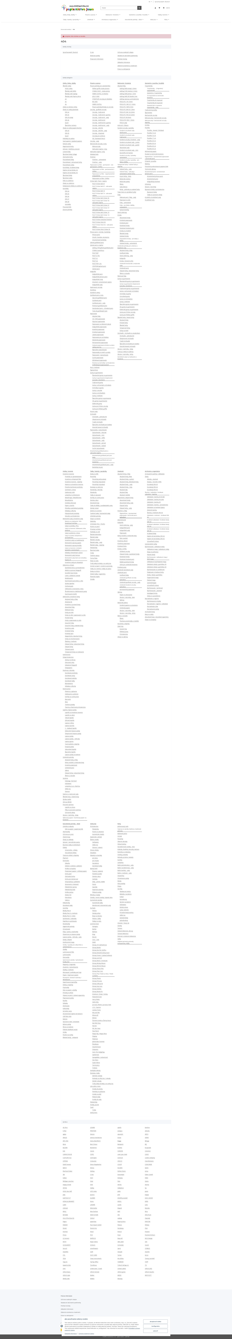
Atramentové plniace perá (155, 176)
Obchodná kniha (70, 876)
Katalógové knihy (152, 593)
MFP (119, 1211)
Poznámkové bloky (68, 159)
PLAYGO (65, 1231)
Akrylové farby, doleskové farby (129, 482)
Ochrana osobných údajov (86, 1333)
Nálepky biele (94, 154)
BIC (146, 1144)
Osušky (92, 579)
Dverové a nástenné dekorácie (127, 936)
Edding (92, 1171)
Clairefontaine (149, 1161)
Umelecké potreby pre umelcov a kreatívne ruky (127, 247)
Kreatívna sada (69, 628)
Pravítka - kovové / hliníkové (155, 130)
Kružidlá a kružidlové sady (153, 197)
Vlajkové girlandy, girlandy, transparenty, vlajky (126, 942)
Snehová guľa (69, 586)
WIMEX (92, 1278)
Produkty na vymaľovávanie (73, 476)
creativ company (150, 1158)
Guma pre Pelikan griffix (99, 409)
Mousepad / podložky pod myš (72, 972)
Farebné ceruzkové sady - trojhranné (127, 136)
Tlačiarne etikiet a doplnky (71, 855)
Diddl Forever (67, 1164)
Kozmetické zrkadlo (98, 834)
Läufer (119, 1205)
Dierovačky (66, 957)
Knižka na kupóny (70, 868)
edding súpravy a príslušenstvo (129, 99)
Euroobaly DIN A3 (152, 484)
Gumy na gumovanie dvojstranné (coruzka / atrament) (102, 379)
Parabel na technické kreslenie (154, 154)
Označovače (66, 929)
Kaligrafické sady (97, 284)
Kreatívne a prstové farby (72, 604)
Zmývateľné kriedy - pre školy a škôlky (129, 239)
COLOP (120, 1164)
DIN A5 (67, 115)
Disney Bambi (96, 947)
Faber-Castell (149, 1174)
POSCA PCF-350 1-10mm (127, 120)
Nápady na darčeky (96, 855)
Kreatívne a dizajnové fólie (73, 479)
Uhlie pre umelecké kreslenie (128, 564)
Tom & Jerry (95, 1065)
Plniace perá (96, 234)
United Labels (122, 1268)
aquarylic (120, 1134)
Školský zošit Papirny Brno (73, 96)
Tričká (92, 553)
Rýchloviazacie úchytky (154, 601)
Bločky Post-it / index (69, 916)
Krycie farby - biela (125, 176)
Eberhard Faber (67, 1171)
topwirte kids (67, 1265)
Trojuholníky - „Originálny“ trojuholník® (155, 89)
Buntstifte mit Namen (126, 153)
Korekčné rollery (95, 292)
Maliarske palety (125, 181)
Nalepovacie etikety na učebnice (72, 186)
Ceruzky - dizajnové (98, 133)
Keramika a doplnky (124, 624)
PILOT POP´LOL (97, 263)
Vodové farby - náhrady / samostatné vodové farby (127, 172)
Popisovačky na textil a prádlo (101, 352)
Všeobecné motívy (125, 891)
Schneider (121, 1245)
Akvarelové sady (124, 147)
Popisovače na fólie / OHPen (100, 178)
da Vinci (65, 1127)
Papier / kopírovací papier (70, 975)
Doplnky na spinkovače (70, 921)
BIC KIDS (95, 101)
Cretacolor (93, 1161)
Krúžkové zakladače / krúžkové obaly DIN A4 (158, 521)
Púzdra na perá (95, 526)
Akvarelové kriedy (125, 217)
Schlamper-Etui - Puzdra (97, 524)
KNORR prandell (123, 1198)
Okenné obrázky (122, 841)
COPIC (92, 1154)
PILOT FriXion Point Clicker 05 (101, 229)
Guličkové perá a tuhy (96, 295)
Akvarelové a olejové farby (125, 497)
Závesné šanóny (152, 510)
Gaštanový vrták (70, 492)
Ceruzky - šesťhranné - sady (100, 125)
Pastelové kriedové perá (127, 228)
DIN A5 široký (69, 117)
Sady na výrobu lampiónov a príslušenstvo (73, 536)
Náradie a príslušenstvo (72, 516)
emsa (146, 1171)
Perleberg (120, 1228)
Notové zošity (67, 144)
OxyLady (147, 1218)
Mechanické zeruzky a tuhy (98, 144)
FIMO (146, 1178)
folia (119, 1181)
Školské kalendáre (95, 534)
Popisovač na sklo (125, 200)
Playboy (94, 1036)
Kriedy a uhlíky (122, 549)
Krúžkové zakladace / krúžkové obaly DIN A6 (158, 530)
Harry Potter (96, 999)
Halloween (68, 783)
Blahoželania (69, 683)
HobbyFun (121, 1188)
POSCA (120, 1231)
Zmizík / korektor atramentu (100, 237)
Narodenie (95, 863)
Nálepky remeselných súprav (74, 552)
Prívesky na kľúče (95, 529)
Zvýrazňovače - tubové (99, 446)
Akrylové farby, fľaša (126, 476)
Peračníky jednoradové (99, 479)
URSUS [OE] (148, 1268)
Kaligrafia (93, 271)
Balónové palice (122, 833)
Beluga (147, 1141)
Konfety (120, 860)
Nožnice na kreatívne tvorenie (74, 484)
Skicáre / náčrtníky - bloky (125, 349)
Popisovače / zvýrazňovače (100, 355)
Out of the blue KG (68, 1218)
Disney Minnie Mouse (98, 966)
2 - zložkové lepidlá (70, 728)
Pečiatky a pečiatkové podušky (74, 508)
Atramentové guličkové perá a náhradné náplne (99, 452)
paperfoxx (93, 1221)
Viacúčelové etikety (70, 853)
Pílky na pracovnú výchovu (73, 810)
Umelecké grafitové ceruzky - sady (130, 582)
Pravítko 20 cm (151, 141)
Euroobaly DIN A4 (152, 487)
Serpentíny (121, 876)
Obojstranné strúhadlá (99, 419)
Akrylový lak (68, 602)
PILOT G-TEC (96, 256)
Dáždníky (93, 521)
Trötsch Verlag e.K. (123, 1265)
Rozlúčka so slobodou (124, 852)
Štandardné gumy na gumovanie (102, 375)
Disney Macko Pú (97, 991)
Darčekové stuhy (70, 675)
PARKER (65, 1225)
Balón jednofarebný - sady (125, 865)
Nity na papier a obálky (70, 990)
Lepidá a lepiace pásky (69, 710)
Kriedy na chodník (125, 231)
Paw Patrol (95, 1031)
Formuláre (66, 860)
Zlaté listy (120, 626)
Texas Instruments (95, 1258)
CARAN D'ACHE (67, 1154)
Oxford (92, 1218)
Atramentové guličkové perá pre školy (102, 456)
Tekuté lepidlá (69, 718)
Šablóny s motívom (70, 641)
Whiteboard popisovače (99, 360)
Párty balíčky (121, 883)
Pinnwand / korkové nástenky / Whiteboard (72, 978)
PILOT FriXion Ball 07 (98, 184)
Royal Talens (94, 1242)
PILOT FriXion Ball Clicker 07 (100, 205)
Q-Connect (66, 1238)
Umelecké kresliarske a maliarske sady (130, 264)
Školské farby (124, 325)
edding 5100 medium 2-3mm (128, 91)
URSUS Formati (94, 1272)
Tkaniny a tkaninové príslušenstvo (75, 707)
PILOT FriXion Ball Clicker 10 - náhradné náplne (101, 216)
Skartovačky (66, 831)
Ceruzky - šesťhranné (98, 120)
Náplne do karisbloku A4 (70, 170)
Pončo (94, 884)
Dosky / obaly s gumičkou (154, 575)
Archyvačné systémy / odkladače (154, 474)
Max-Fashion (94, 1211)
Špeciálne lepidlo (70, 752)
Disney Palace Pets (98, 968)
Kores (92, 1201)
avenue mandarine (96, 1137)
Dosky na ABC (94, 474)
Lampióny (120, 862)
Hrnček (120, 836)
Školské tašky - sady (96, 542)
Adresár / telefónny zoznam (71, 149)
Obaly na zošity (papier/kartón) (72, 128)
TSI (146, 1265)
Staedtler (65, 1252)
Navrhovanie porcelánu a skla (74, 581)
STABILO (147, 1248)
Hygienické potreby (68, 926)
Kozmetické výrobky (96, 900)
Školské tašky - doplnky (97, 545)
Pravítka (147, 128)
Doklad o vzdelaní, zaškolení (73, 866)
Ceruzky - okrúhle (97, 128)
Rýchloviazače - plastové (154, 590)
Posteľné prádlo (97, 874)
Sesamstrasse (96, 1047)
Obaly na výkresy (123, 637)
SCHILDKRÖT (67, 1245)
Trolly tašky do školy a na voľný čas (100, 563)
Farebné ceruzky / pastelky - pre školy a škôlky (129, 161)
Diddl (94, 942)
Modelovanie (69, 578)
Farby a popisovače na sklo (73, 620)
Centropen (93, 1158)
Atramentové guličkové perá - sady (102, 464)
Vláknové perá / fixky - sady (128, 197)
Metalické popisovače (98, 340)
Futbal (122, 897)
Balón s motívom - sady (125, 873)
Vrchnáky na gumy (97, 388)
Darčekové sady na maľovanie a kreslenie (127, 358)
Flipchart (65, 858)
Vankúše (94, 879)
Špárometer (148, 112)
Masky (119, 881)
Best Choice (93, 1144)
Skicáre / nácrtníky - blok (127, 597)
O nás (92, 52)
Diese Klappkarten (95, 1164)
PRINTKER (93, 1131)
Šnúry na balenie (68, 1027)
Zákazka (67, 863)
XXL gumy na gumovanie (99, 401)
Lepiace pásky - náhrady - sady (72, 937)
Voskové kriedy (124, 236)
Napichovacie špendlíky (70, 982)
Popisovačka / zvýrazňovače (98, 430)
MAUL (64, 1211)
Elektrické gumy (97, 403)
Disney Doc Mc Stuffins (99, 950)
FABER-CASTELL (97, 104)
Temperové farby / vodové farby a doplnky (128, 165)
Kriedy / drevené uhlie (126, 261)
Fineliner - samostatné (99, 159)
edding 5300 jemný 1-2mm (128, 94)
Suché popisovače (97, 357)
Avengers (95, 926)
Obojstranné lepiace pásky (73, 733)
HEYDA (65, 1188)
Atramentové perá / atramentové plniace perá (155, 172)
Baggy (119, 1141)
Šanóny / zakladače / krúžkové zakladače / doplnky (154, 493)
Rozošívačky (66, 924)
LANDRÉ (92, 1205)
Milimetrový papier (150, 151)
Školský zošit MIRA (70, 91)
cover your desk (122, 1154)
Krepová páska (69, 747)
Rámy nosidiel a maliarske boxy (74, 762)
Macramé (68, 699)
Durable (120, 1168)
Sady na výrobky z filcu (72, 526)
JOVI (119, 1194)
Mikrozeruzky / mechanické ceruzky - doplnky (156, 121)
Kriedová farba (122, 546)
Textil (91, 1107)
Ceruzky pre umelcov (98, 136)
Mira (146, 1211)
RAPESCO (93, 1238)
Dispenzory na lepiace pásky (71, 934)
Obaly (146, 476)
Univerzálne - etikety (71, 850)
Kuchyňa (92, 908)
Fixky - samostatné (125, 202)
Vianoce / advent (97, 847)
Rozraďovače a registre (152, 598)
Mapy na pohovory (152, 552)
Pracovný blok (67, 207)
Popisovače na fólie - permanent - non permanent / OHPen (101, 166)
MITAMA (65, 1215)
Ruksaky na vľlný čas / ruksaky (101, 1078)
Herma (147, 1184)
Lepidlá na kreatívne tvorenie (74, 712)
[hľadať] (139, 8)
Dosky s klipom (67, 939)
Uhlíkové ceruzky (125, 551)
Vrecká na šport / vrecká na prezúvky (101, 566)
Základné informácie (71, 1333)
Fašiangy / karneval (71, 781)
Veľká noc (68, 789)
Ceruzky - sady (94, 141)
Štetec (122, 184)
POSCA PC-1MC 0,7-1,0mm (127, 104)
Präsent (147, 1231)
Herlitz (120, 1184)
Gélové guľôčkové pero (97, 242)
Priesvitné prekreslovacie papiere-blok (156, 166)
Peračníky (93, 476)
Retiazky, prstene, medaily (125, 857)
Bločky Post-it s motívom (70, 913)
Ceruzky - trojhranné (98, 112)
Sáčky (119, 939)
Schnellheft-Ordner (153, 541)
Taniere (120, 928)
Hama (146, 1181)
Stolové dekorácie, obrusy (125, 931)
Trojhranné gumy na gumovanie (129, 288)
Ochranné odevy (70, 812)
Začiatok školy (124, 918)
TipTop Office (94, 1262)
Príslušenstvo (124, 634)
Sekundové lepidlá (70, 749)
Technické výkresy (150, 169)
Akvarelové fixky (69, 607)
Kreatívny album (123, 541)
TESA (64, 1258)
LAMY (64, 1205)
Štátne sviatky (94, 839)
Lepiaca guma (69, 741)
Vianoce (67, 791)
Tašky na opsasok (95, 495)
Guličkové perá (96, 300)
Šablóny (147, 164)
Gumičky (65, 908)
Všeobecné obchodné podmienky (128, 55)
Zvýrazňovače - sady (98, 440)
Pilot (146, 1228)
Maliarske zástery (125, 179)
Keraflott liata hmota (71, 573)
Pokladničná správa (71, 887)
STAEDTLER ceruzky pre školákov (102, 99)
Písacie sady (94, 411)
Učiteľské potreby (95, 516)
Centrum (120, 1158)
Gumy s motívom (97, 395)
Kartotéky (66, 188)
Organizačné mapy (153, 577)
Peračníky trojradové (98, 484)
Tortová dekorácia (123, 933)
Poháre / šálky (96, 918)
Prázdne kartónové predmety (74, 487)
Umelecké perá (124, 268)
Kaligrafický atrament (153, 181)
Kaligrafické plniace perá (99, 277)
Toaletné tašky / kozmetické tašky (100, 513)
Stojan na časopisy (150, 619)
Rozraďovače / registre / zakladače (157, 604)
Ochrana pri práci (68, 834)
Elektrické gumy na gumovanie (129, 309)
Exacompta (121, 1174)
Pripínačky (66, 987)
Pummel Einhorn (150, 1235)
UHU (64, 1268)
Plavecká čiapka (95, 576)
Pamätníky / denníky (96, 490)
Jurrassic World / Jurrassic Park (101, 1004)
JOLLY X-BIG (95, 96)
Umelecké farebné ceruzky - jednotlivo (128, 586)
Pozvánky (120, 839)
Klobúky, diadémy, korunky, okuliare (128, 849)
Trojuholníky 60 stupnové (154, 103)
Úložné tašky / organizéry (97, 574)
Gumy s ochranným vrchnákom (101, 385)
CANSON (120, 1151)
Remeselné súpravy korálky (73, 545)
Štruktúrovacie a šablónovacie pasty (76, 591)
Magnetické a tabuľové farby (73, 636)
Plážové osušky (96, 892)
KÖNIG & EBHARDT (68, 1201)
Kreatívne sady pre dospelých (74, 562)
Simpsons (95, 1049)
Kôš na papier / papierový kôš (74, 829)
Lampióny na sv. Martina (72, 786)
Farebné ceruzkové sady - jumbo (129, 142)
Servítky (120, 889)
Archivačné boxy (150, 612)
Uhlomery (148, 184)
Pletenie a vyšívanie (71, 691)
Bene (64, 1144)
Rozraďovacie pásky (153, 609)
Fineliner (93, 157)
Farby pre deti (69, 612)
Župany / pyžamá (97, 871)
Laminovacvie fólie (68, 952)
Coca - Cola (95, 939)
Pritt (91, 1235)
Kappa (147, 1194)
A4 (66, 99)
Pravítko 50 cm (151, 149)
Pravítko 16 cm (151, 135)
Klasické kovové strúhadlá (100, 427)
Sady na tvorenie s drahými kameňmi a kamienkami (73, 549)
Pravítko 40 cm (151, 146)
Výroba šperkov (69, 583)
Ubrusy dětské (67, 802)
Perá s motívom (95, 367)
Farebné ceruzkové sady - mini (129, 150)
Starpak (120, 1252)
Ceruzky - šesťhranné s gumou (101, 123)
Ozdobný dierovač (70, 503)
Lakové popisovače (98, 334)
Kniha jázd (68, 874)
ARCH (146, 1134)
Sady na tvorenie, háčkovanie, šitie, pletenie (75, 529)
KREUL (119, 1201)
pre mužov (95, 860)
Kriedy (119, 215)
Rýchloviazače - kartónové (155, 588)
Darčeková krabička (71, 678)
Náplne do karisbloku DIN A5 (156, 539)
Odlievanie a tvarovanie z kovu (74, 589)
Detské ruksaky (96, 1081)
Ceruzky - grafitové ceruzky (98, 109)
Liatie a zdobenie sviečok (72, 575)
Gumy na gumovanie (96, 373)
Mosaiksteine (69, 500)
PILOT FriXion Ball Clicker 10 (100, 212)
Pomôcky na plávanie (98, 1091)
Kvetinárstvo (66, 654)
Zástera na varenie (96, 511)
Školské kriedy (124, 233)
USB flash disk (67, 1016)
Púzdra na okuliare (98, 831)
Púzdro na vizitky (68, 1035)
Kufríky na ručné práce (72, 697)
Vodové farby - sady (126, 169)
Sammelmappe (151, 583)
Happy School (67, 1184)
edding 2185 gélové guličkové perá (102, 248)
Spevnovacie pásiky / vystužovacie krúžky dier (73, 961)
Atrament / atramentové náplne (102, 282)
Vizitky (65, 1032)
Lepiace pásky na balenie (72, 754)
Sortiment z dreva (70, 490)
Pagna (65, 1221)
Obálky (65, 949)
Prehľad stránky (122, 59)
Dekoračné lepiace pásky (72, 731)
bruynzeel (148, 1147)
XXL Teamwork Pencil (98, 138)
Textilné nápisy (94, 555)
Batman (94, 932)
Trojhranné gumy (97, 382)
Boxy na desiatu (97, 916)
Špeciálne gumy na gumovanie (101, 398)
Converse (148, 1151)
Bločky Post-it (67, 910)
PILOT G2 (95, 261)
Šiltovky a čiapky (95, 895)
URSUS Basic (66, 1272)
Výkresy (120, 592)
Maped (120, 1208)
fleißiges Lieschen (68, 1181)
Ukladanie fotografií (71, 665)
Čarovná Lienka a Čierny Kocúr (101, 1020)
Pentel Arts (93, 1228)
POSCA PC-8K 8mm (125, 117)
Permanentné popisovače (100, 342)
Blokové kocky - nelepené (70, 1037)
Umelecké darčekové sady (125, 570)
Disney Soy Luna (97, 986)
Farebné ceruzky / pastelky (126, 128)
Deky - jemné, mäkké (98, 882)
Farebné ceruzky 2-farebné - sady (130, 140)
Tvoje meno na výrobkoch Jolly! (127, 192)
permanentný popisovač (127, 589)
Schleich (92, 1245)
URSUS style (66, 1275)
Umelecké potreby (68, 757)
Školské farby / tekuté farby (126, 317)
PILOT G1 (95, 258)
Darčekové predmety (71, 673)
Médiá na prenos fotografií (73, 570)
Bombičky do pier (97, 467)
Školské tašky (94, 537)
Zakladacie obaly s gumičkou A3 (156, 564)
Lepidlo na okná (70, 715)
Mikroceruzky (96, 146)
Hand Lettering (122, 212)
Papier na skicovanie (126, 595)
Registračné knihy (68, 146)
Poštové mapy (151, 580)
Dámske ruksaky (97, 1076)
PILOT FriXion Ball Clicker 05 (100, 198)
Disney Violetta (96, 989)
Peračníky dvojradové (98, 482)
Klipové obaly (151, 554)
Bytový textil (93, 868)
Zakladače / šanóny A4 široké (156, 497)
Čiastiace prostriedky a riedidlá (129, 621)
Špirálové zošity (67, 178)
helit (91, 1184)
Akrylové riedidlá (125, 495)
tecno (146, 1255)
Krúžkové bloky (151, 533)
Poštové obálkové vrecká (70, 1029)
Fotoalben (93, 853)
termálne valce (67, 1011)
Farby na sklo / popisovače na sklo (75, 615)
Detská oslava (124, 907)
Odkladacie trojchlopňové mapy (156, 562)
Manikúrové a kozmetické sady (101, 905)
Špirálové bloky (67, 175)
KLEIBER (92, 1198)
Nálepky (65, 1003)
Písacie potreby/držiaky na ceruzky (102, 107)
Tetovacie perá (69, 649)
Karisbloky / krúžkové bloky (71, 167)
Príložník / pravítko (150, 161)
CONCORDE (148, 1164)
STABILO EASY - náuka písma (101, 91)
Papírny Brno (121, 1221)
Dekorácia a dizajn (68, 565)
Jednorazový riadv (123, 826)
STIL (64, 1255)
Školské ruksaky (95, 540)
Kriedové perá (124, 223)
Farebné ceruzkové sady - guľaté (129, 145)
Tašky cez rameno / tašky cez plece (100, 569)
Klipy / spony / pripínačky (70, 932)
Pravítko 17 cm (151, 138)
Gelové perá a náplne (96, 245)
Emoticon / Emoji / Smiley (100, 994)
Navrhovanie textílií (71, 594)
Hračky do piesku (97, 1089)
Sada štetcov (123, 187)
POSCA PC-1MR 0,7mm (126, 107)
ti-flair (64, 1131)
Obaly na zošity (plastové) (70, 109)
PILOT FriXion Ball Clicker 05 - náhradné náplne (101, 201)
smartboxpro (94, 1248)
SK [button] (149, 2)
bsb (64, 1151)
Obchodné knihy (68, 157)
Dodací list (68, 895)
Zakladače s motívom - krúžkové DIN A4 (158, 516)
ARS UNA (65, 1141)
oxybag (120, 1218)
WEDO (119, 1275)
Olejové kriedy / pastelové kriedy (129, 554)
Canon (92, 1151)
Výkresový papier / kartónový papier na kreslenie (74, 819)
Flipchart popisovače (98, 321)
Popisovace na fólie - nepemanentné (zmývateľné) (103, 175)
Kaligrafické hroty (97, 279)
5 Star (92, 1174)
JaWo (119, 1191)
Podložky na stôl (95, 532)
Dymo (146, 1168)
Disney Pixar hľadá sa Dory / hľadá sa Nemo (102, 975)
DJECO (65, 1168)
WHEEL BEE (66, 1278)
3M (64, 1174)
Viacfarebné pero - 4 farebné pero (102, 308)
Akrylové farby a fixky (126, 250)
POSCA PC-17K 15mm (126, 101)
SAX (146, 1242)
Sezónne (65, 778)
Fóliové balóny (122, 844)
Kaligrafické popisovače (99, 327)
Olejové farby (69, 646)
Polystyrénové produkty (72, 513)
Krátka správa (69, 892)
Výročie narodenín (125, 902)
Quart (67, 123)
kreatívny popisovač (98, 329)
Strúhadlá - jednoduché (99, 417)
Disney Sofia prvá (97, 983)
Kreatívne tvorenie (68, 474)
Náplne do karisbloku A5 (70, 173)
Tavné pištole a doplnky (72, 744)
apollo (119, 1127)
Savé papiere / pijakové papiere (72, 141)
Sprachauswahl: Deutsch (162, 2)
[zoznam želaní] (159, 8)
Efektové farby (69, 610)
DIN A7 (67, 199)
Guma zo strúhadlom (98, 393)
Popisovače (93, 313)
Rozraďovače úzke (152, 606)
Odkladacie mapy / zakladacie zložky (158, 549)
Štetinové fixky (122, 276)
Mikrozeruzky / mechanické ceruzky (155, 118)
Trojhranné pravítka (151, 110)
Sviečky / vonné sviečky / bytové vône (101, 897)
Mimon (94, 1018)
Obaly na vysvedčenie (153, 596)
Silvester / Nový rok (123, 923)
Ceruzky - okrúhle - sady (99, 130)
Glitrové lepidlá (69, 720)
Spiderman (95, 1055)
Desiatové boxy (94, 503)
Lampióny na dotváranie (72, 495)
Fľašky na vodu (96, 921)
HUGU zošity (68, 88)
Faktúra (67, 900)
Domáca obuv (94, 500)
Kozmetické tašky (97, 903)
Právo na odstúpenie (124, 69)
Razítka (65, 1000)
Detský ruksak (94, 508)
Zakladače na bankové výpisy (156, 507)
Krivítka (147, 125)
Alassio (92, 1134)
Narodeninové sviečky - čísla (126, 847)
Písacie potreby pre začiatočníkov (100, 86)
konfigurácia (156, 1326)
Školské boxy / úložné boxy (71, 797)
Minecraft (95, 1015)
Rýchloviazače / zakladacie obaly (154, 546)
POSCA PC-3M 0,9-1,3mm (127, 109)
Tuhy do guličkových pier (99, 311)
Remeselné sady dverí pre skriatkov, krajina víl (76, 559)
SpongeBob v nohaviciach (100, 1057)
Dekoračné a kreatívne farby (71, 596)
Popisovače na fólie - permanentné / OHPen (103, 170)
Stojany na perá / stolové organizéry (74, 995)
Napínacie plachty (97, 889)
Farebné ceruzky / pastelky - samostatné (128, 156)
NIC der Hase (96, 1028)
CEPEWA (65, 1161)
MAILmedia (93, 1208)
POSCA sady (123, 123)
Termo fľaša (93, 558)
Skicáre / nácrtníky (150, 187)
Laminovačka (67, 954)
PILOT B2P (95, 253)
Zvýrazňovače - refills (98, 438)
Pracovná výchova (68, 804)
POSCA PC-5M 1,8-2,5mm (127, 112)
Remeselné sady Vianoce (72, 555)
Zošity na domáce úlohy (70, 107)
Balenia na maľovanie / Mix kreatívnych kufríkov (73, 522)
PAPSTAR (147, 1221)
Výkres (67, 770)
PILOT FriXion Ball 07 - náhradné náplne (102, 187)
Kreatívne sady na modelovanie (74, 540)
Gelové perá (96, 269)
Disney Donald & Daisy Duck (100, 953)
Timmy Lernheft (150, 1258)
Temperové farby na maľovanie (74, 652)
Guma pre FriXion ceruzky (100, 406)
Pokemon (95, 1039)
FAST (91, 1178)
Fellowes (120, 1178)
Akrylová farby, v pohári (127, 479)
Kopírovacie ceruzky (96, 287)
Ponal (92, 1231)
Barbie (94, 929)
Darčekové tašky (70, 681)
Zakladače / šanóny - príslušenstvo (157, 505)
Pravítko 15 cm (151, 133)
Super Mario (96, 1062)
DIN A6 (67, 120)
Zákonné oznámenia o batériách (127, 66)
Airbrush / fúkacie (123, 125)
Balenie (65, 1019)
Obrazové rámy (69, 662)
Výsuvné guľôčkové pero (99, 298)
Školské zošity (67, 86)
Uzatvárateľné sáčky (151, 544)
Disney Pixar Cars (97, 971)
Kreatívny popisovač (71, 765)
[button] (155, 8)
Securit (65, 1248)
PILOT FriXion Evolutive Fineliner (102, 219)
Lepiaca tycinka (69, 725)
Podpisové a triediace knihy (155, 572)
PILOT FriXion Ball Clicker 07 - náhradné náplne (101, 209)
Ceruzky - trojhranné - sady (100, 117)
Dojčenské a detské (96, 837)
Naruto (94, 1026)
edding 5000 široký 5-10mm (128, 88)
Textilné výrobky (70, 704)
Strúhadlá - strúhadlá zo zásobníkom (129, 333)
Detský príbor (96, 913)
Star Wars (95, 1060)
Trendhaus (93, 1265)
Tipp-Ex (65, 1262)
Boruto (94, 937)
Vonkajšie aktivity (95, 1070)
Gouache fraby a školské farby (74, 625)
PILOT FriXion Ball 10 (98, 191)
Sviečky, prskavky (123, 854)
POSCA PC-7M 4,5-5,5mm (127, 115)
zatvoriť (155, 1331)
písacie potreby (67, 209)
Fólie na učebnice (68, 180)
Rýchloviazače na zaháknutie (155, 569)
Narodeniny (123, 899)
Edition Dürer (122, 1171)
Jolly (64, 1194)
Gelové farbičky (124, 210)
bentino (147, 1127)
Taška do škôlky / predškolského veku (101, 505)
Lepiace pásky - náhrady (72, 739)
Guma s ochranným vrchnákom (129, 291)
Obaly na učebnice (68, 183)
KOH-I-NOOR (149, 1198)
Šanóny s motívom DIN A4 (155, 513)
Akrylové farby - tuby (126, 487)
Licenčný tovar (94, 924)
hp (146, 1188)
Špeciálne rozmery (70, 125)
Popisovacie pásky (68, 998)
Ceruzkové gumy (125, 296)
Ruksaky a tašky (95, 1073)
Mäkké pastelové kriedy (127, 562)
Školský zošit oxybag (71, 94)
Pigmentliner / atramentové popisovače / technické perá (157, 157)
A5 (66, 101)
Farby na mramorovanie (72, 639)
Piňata (119, 886)
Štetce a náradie (125, 273)
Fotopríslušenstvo (68, 657)
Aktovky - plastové (152, 479)
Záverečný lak (122, 520)
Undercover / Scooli (96, 1268)
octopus (120, 1131)
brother (120, 1147)
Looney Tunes (96, 1010)
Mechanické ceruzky (151, 115)
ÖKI (119, 1215)
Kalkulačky (66, 1008)
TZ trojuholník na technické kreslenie (155, 96)
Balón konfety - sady (124, 870)
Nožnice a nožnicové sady (70, 794)
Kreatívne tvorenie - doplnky (73, 482)
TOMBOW (120, 1262)
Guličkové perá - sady (98, 303)
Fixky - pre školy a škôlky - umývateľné (127, 206)
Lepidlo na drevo (70, 807)
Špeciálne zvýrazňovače (99, 350)
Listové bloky (67, 151)
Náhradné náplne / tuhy (99, 149)
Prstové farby (124, 323)
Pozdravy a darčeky (68, 670)
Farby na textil (124, 330)
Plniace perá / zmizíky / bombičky (100, 232)
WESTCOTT (148, 1275)
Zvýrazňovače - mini (98, 435)
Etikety (65, 847)
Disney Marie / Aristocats (99, 960)
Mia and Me (96, 1012)
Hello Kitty (95, 1002)
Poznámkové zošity (68, 165)
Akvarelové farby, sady (126, 503)
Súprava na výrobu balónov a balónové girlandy (129, 830)
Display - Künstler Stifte (154, 482)
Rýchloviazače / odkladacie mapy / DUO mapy (157, 558)
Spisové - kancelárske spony (71, 842)
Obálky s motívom (68, 970)
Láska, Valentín (124, 910)
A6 (66, 104)
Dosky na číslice (95, 571)
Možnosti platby (95, 55)
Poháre (94, 910)
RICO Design (148, 1238)
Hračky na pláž (96, 1094)
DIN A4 (67, 112)
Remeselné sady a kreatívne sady (73, 518)
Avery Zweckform (95, 1141)
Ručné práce (66, 689)
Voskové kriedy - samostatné (128, 243)
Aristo (119, 1137)
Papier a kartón (69, 505)
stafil (91, 1252)
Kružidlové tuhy (149, 200)
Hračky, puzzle (94, 1105)
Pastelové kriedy (125, 225)
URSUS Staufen (149, 1272)
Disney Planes (96, 978)
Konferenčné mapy (68, 942)
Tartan (120, 1255)
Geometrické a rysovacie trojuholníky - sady (154, 106)
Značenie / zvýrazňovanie (70, 967)
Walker (92, 1275)
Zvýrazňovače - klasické (99, 432)
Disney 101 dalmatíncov (99, 945)
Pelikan (147, 1225)
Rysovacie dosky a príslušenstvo (154, 189)
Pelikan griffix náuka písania (100, 88)
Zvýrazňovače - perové (99, 443)
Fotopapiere (68, 668)
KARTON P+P (67, 1198)
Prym (119, 1235)
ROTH (64, 1242)
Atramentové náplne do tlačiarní (72, 1014)
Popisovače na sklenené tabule (101, 324)
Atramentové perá (152, 179)
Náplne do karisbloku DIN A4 (156, 536)
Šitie (66, 702)
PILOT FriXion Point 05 (99, 222)
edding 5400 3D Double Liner (128, 96)
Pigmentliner (94, 370)
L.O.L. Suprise (96, 1007)
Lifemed (65, 1208)
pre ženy (95, 858)
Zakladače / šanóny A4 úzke (155, 499)
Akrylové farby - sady (126, 484)
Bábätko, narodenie (125, 894)
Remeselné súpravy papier (73, 543)
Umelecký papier (125, 608)
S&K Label (121, 1242)
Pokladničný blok (70, 889)
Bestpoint (120, 1144)
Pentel (65, 1228)
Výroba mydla (67, 799)
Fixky (119, 195)
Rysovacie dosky (152, 192)
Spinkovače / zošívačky (69, 918)
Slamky (120, 926)
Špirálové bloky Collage (70, 154)
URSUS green (122, 1272)
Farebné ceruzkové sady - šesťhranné (127, 131)
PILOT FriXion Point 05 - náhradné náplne (102, 226)
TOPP (146, 1262)
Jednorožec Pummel (98, 1041)
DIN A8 (67, 202)
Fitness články (94, 850)
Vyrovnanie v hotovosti (72, 884)
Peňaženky (93, 492)
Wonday (120, 1278)
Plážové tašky (96, 1097)
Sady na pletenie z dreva (72, 533)
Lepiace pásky (69, 736)
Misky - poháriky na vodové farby (130, 189)
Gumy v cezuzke (97, 390)
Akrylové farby (124, 320)
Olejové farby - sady (126, 508)
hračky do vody (96, 1099)
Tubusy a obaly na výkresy (125, 351)
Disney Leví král (97, 958)
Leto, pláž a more (95, 1086)
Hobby (92, 1188)
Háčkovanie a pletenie (71, 694)
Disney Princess (97, 981)
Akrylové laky (124, 490)
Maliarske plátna (123, 602)
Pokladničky (93, 547)
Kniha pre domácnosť (71, 879)
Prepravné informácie (96, 59)
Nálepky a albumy (70, 511)
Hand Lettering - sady (126, 256)
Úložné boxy (66, 837)
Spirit (119, 1248)
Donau (92, 1168)
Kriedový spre (69, 633)
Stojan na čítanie (95, 518)
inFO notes (93, 1191)
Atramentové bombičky (99, 240)
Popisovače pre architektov (100, 337)
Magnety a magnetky (69, 964)
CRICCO (120, 1161)
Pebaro (120, 1225)
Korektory (93, 290)
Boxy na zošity (149, 614)
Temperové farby (125, 328)
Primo (64, 1235)
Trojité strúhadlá (97, 422)
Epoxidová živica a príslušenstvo (74, 568)
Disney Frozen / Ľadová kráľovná (102, 955)
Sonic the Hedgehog (98, 1052)
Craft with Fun (67, 1158)
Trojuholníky (148, 86)
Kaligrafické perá (97, 274)
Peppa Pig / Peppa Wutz (99, 1033)
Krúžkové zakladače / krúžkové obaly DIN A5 (158, 525)
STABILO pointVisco (98, 250)
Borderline (93, 1147)
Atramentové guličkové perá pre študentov (102, 461)
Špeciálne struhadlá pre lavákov (129, 344)
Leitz (146, 1205)
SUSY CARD (93, 1255)
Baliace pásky (67, 1024)
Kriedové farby (69, 631)
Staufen (147, 1252)
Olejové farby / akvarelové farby (129, 271)
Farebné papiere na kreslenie (129, 605)
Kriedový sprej (122, 567)
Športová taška (94, 550)
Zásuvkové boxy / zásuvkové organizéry (156, 617)
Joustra (92, 1194)
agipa (64, 1134)
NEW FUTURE (94, 1215)
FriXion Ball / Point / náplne (98, 181)
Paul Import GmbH (95, 1225)
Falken (65, 1178)
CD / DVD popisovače (98, 319)
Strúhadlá (93, 414)
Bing (93, 934)
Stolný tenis (93, 1112)
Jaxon (146, 1191)
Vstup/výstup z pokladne (72, 882)
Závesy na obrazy (70, 660)
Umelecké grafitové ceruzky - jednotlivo (128, 578)
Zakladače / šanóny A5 (154, 502)
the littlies (121, 1258)
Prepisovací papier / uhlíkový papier (76, 871)
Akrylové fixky (96, 316)
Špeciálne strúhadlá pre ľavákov (102, 424)
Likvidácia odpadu (68, 826)
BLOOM (65, 1147)
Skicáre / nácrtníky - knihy (125, 354)
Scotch (147, 1245)
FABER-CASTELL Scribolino (100, 94)
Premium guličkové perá (99, 306)
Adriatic (147, 1131)
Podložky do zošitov (68, 138)
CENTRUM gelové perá (99, 266)
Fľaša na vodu (94, 561)
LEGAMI (92, 1127)
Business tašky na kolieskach (71, 845)
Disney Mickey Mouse (98, 963)
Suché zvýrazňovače (98, 448)
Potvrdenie (68, 897)
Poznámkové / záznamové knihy (72, 162)
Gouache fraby (69, 623)
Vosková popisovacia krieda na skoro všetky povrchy (103, 346)
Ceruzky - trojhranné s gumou (101, 115)
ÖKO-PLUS (148, 1215)
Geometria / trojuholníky (154, 93)
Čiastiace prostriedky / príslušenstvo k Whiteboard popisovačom (103, 364)
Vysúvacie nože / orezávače (71, 1021)
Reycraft (120, 1238)
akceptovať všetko (155, 1321)
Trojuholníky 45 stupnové (154, 100)
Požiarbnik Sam (97, 997)
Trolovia (94, 1068)
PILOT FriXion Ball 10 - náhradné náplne (102, 194)
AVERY (147, 1137)
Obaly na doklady (68, 839)
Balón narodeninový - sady (126, 868)
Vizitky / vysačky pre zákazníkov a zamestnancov (73, 946)
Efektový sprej (124, 631)
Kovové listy (123, 629)
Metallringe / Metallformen (73, 497)
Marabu (147, 1208)
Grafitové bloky (124, 253)
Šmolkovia (95, 1044)
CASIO (147, 1154)
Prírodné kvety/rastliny (126, 912)
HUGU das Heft (67, 1191)
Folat (91, 1181)
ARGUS (65, 1137)
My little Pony (96, 1023)
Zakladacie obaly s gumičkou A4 (156, 567)
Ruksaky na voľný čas (96, 487)
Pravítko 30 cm (151, 143)
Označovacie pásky (123, 878)
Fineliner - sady (97, 162)
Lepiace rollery (69, 723)
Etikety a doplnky (68, 985)
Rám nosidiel (124, 538)
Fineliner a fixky (122, 511)
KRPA (146, 1201)
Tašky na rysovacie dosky (154, 195)
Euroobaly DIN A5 (152, 490)
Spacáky (94, 887)
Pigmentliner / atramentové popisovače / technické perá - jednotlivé (128, 515)
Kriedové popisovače (98, 332)
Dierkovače (66, 1006)
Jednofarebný (124, 920)
